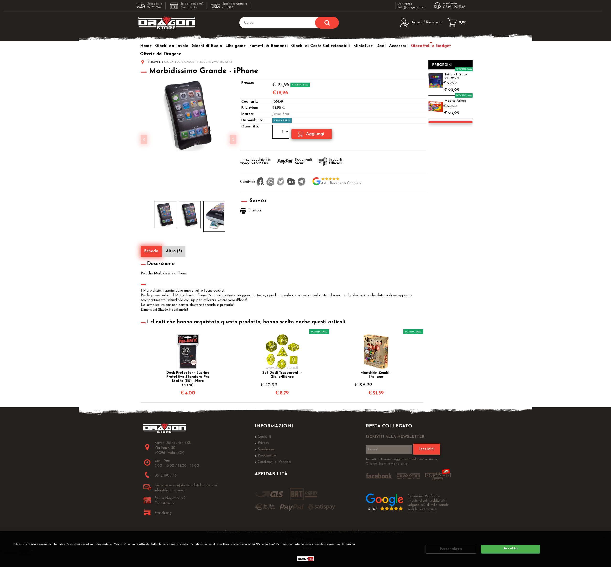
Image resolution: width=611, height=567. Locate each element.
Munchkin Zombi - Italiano (376, 375)
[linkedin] (291, 182)
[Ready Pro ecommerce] (305, 559)
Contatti (264, 437)
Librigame (235, 46)
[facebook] (260, 182)
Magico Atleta (455, 100)
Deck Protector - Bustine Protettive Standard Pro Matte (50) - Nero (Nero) (187, 379)
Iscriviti (426, 449)
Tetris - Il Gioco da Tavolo (455, 76)
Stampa (254, 210)
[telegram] (302, 182)
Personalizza (451, 549)
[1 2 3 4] (281, 132)
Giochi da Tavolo (171, 46)
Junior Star (280, 114)
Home (146, 46)
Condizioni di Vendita (274, 462)
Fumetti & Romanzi (268, 46)
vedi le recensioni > (422, 509)
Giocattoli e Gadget (431, 46)
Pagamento (267, 455)
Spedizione (266, 449)
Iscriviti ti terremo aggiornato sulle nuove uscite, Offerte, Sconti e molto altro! (402, 462)
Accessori (398, 46)
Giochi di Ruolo (207, 46)
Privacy (24, 550)
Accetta (511, 548)
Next (233, 139)
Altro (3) (174, 251)
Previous (144, 139)
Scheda (151, 251)
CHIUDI (604, 538)
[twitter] (280, 182)
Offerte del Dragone (160, 54)
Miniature (363, 46)
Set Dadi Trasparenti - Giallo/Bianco (282, 375)
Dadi (381, 46)
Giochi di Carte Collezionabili (320, 46)
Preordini (442, 65)
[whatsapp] (270, 182)
